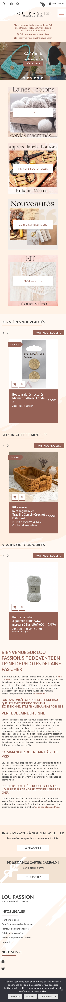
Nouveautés (18, 520)
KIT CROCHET (24, 405)
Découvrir (33, 63)
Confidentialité (48, 996)
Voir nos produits (48, 332)
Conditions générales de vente (17, 924)
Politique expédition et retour (16, 937)
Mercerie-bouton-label (33, 168)
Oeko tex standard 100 (46, 807)
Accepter (15, 996)
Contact (6, 942)
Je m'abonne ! (33, 847)
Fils (33, 112)
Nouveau (14, 457)
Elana (15, 628)
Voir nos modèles (49, 445)
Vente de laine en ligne (23, 634)
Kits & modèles (29, 408)
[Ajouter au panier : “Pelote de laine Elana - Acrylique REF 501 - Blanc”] (15, 607)
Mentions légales (10, 919)
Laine (21, 628)
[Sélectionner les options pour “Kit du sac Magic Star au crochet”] (15, 497)
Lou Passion (37, 631)
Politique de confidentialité (15, 928)
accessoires (40, 693)
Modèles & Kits (33, 280)
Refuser (30, 996)
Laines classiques (21, 631)
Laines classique (33, 628)
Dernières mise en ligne (33, 224)
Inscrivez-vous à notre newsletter (34, 37)
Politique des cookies (12, 933)
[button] (62, 13)
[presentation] (4, 332)
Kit (13, 405)
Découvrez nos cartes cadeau (35, 34)
